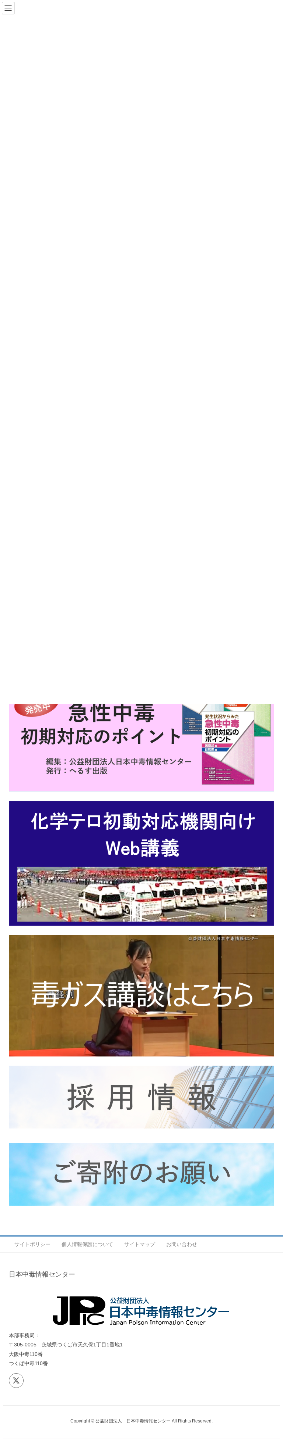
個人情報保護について (87, 1244)
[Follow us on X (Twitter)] (16, 1380)
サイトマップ (139, 1244)
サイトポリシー (32, 1244)
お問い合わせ (181, 1244)
